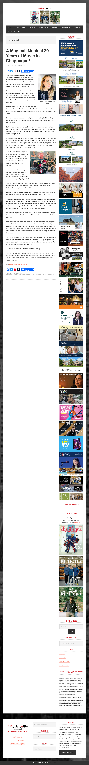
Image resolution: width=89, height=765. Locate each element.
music (23, 275)
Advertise (62, 654)
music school (51, 275)
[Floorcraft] (71, 340)
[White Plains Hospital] (71, 55)
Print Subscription (64, 666)
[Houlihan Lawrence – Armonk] (71, 150)
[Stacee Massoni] (71, 229)
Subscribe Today (68, 752)
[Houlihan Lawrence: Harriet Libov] (71, 324)
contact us (77, 522)
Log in (54, 763)
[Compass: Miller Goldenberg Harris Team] (71, 198)
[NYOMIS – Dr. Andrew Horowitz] (71, 118)
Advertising (17, 737)
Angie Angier (17, 275)
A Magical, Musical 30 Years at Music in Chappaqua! (27, 55)
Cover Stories (17, 273)
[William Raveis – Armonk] (71, 71)
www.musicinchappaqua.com (18, 264)
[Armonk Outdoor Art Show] (71, 403)
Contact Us (62, 658)
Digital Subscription (64, 662)
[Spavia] (71, 388)
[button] (19, 31)
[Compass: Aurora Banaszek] (71, 293)
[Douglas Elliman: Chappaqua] (71, 372)
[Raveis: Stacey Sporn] (71, 103)
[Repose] (71, 182)
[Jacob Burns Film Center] (71, 308)
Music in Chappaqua (31, 275)
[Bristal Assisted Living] (71, 356)
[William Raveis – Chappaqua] (71, 87)
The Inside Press (44, 15)
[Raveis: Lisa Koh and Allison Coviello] (71, 261)
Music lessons (41, 275)
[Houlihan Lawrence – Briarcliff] (71, 166)
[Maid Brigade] (71, 213)
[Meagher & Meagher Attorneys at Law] (71, 245)
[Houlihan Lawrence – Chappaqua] (71, 134)
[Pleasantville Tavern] (71, 277)
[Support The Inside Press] (18, 735)
